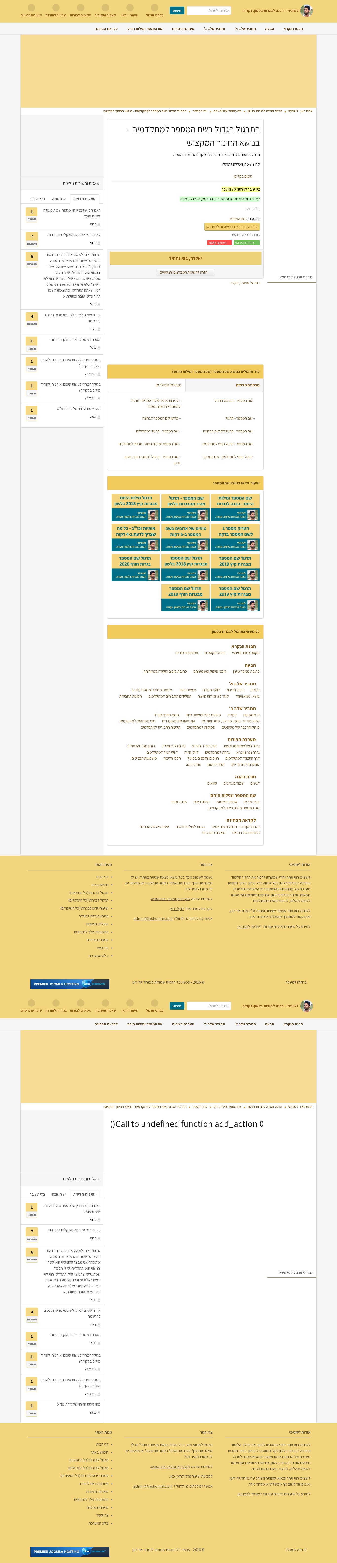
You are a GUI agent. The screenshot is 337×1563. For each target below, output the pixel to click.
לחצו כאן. (243, 926)
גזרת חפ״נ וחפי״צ (204, 746)
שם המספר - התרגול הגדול (234, 400)
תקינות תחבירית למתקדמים (160, 727)
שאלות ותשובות (97, 924)
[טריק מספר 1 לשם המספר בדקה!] (235, 537)
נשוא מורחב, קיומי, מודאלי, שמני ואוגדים (230, 721)
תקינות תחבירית (130, 696)
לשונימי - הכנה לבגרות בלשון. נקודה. (270, 10)
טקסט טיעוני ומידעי (245, 652)
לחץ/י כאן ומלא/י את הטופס (170, 898)
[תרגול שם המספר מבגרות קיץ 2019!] (235, 567)
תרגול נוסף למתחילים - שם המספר (228, 456)
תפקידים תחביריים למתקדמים (169, 696)
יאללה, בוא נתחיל (185, 258)
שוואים (212, 783)
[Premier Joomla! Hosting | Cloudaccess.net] (69, 984)
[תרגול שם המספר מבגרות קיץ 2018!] (185, 567)
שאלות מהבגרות (213, 832)
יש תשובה (59, 198)
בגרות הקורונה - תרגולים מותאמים (235, 826)
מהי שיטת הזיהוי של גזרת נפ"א (79, 408)
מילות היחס (201, 801)
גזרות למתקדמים (217, 752)
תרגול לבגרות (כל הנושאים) (88, 892)
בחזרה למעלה (296, 982)
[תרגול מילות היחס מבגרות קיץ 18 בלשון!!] (136, 507)
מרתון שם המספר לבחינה (160, 418)
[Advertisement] (168, 71)
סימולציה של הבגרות (154, 826)
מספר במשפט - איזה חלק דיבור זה (76, 339)
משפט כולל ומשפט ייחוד (203, 715)
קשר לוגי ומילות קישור (213, 696)
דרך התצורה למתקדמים (242, 758)
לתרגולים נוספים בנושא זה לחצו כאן (232, 226)
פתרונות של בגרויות (245, 832)
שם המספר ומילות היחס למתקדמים (234, 807)
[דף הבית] (310, 28)
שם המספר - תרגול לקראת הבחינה (228, 431)
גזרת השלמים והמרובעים (241, 746)
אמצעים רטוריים (186, 652)
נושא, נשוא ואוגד (247, 696)
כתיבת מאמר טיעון (246, 671)
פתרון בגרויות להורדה (93, 916)
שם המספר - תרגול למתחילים (157, 431)
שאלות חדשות (84, 198)
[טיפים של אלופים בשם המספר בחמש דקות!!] (185, 537)
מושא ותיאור (187, 690)
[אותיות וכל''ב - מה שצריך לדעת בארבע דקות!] (136, 537)
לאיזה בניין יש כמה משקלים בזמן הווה (74, 234)
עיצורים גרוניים (233, 783)
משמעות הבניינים (144, 758)
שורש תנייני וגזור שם (245, 764)
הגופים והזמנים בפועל (203, 758)
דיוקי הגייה (191, 752)
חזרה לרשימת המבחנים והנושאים (184, 272)
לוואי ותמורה (211, 690)
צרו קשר (102, 947)
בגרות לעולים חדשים (190, 826)
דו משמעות (251, 715)
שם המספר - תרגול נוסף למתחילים (228, 444)
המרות (255, 690)
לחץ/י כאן (177, 908)
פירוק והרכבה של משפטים (240, 727)
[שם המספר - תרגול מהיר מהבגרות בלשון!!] (185, 507)
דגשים (255, 783)
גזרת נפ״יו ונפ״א (248, 752)
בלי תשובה (37, 198)
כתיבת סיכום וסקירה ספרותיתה (165, 671)
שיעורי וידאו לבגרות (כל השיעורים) (84, 908)
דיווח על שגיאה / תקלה (246, 283)
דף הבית (102, 876)
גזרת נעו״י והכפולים (141, 746)
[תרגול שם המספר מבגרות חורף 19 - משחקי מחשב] (185, 597)
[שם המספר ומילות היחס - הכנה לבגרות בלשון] (235, 507)
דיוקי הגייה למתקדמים (162, 752)
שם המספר (237, 218)
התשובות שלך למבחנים (91, 931)
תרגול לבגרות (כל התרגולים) (88, 900)
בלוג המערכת (98, 955)
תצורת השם (215, 764)
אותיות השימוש (226, 801)
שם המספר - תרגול (239, 418)
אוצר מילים (251, 801)
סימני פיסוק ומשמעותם (209, 671)
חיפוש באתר (99, 884)
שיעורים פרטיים (97, 939)
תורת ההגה (193, 764)
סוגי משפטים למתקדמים (137, 721)
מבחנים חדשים (248, 385)
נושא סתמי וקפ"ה (166, 715)
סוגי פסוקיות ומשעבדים (178, 721)
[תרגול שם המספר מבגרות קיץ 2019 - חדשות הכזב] (235, 597)
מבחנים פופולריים (168, 385)
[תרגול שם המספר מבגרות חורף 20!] (136, 567)
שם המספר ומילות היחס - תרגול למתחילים (149, 444)
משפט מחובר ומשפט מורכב (151, 690)
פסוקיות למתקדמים (200, 727)
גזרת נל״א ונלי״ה (173, 746)
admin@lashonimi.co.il (153, 918)
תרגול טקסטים (214, 652)
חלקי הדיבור (235, 690)
